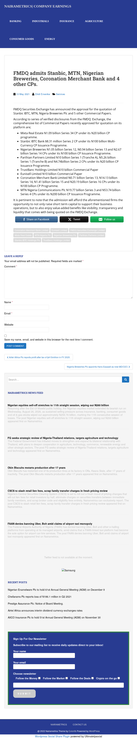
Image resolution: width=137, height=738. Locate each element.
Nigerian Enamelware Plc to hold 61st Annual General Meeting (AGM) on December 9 (56, 589)
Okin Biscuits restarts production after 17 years (36, 467)
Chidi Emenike (42, 94)
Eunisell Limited (59, 230)
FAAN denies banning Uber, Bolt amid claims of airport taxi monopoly (50, 523)
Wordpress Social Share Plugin (53, 736)
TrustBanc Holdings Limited (56, 240)
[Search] (125, 379)
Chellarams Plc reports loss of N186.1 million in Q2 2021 (40, 596)
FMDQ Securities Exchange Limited (87, 230)
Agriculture (94, 21)
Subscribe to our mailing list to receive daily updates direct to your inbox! (58, 645)
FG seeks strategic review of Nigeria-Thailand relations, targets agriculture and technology (63, 438)
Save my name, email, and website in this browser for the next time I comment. (48, 339)
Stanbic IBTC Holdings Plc (27, 240)
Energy (50, 39)
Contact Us (80, 724)
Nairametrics (59, 724)
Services (60, 94)
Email (8, 313)
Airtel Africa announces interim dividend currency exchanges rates (45, 610)
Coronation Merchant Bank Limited (31, 230)
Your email (19, 662)
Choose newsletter (24, 673)
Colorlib (72, 730)
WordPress (94, 730)
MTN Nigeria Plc (43, 235)
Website (8, 324)
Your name (19, 651)
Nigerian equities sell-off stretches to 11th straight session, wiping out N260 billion (58, 405)
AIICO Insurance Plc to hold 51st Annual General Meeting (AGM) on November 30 (54, 617)
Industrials (40, 21)
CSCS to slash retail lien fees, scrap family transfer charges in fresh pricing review (58, 490)
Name (8, 302)
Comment (10, 266)
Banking (15, 21)
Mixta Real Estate (23, 235)
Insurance (67, 21)
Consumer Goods (22, 39)
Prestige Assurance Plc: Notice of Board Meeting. (35, 603)
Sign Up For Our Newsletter (29, 639)
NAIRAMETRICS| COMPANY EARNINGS (37, 6)
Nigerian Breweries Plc (65, 235)
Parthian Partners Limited (91, 235)
